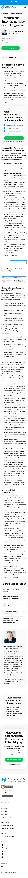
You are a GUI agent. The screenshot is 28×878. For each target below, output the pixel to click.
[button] (25, 7)
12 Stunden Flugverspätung (7, 833)
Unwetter (6, 229)
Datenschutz (4, 863)
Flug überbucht (4, 811)
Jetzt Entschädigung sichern (10, 48)
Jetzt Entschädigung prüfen (14, 138)
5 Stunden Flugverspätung (7, 831)
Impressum (3, 869)
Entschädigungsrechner (14, 764)
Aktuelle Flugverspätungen (7, 825)
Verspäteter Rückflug (6, 817)
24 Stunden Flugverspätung (7, 836)
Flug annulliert (4, 814)
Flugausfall (3, 806)
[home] (8, 6)
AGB (2, 866)
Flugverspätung (4, 808)
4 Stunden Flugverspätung (7, 828)
